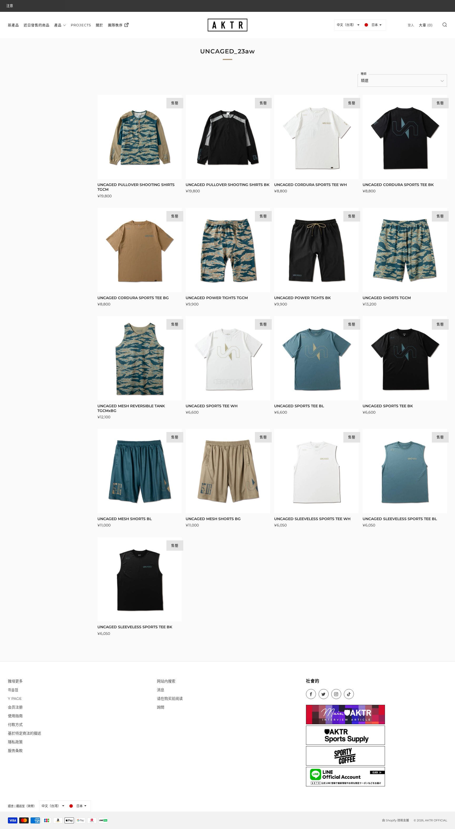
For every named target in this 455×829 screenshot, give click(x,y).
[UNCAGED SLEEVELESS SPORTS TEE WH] (316, 471)
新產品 (13, 25)
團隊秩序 (115, 25)
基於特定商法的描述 (24, 733)
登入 (411, 25)
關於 (99, 25)
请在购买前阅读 (170, 698)
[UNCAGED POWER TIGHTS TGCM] (228, 250)
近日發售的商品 (37, 25)
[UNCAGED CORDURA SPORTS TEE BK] (405, 137)
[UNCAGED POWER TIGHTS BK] (316, 250)
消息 (160, 689)
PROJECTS (81, 25)
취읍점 (13, 689)
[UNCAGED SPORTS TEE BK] (405, 358)
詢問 (160, 707)
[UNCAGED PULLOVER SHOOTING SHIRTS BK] (228, 137)
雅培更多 (15, 681)
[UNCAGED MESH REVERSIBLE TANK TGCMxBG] (139, 358)
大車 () (426, 25)
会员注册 (15, 707)
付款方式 (15, 724)
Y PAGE (15, 698)
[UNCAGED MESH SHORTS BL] (139, 471)
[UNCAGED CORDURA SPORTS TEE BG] (139, 250)
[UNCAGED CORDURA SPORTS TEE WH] (316, 137)
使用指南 (15, 716)
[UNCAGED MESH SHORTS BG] (228, 471)
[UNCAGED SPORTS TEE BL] (316, 358)
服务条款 (15, 750)
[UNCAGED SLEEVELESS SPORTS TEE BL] (405, 471)
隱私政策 (15, 742)
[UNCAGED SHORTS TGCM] (405, 250)
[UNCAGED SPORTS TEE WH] (228, 358)
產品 (58, 25)
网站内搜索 (166, 681)
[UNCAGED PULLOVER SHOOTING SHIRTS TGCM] (139, 137)
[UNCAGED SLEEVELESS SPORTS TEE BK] (139, 579)
